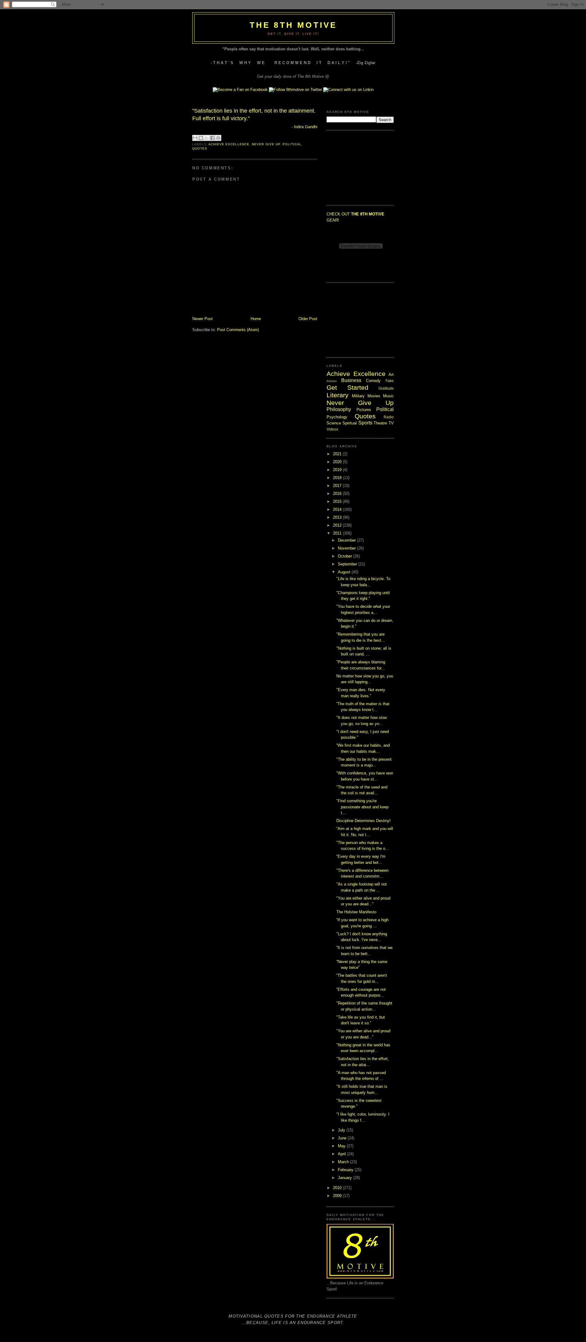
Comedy (373, 380)
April (342, 1154)
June (343, 1138)
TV (391, 423)
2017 (338, 485)
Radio (389, 417)
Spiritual (349, 423)
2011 (338, 533)
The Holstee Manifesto (356, 912)
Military (358, 396)
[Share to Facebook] (212, 138)
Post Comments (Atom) (238, 329)
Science (334, 423)
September (348, 564)
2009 (338, 1195)
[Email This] (195, 138)
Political (292, 144)
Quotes (199, 148)
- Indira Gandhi (304, 126)
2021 (338, 454)
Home (256, 318)
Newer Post (202, 318)
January (345, 1177)
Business (351, 380)
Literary (338, 395)
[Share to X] (207, 138)
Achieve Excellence (228, 144)
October (345, 556)
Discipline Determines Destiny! (363, 820)
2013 (338, 517)
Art (391, 374)
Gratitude (386, 388)
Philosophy (339, 409)
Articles (332, 381)
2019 (338, 469)
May (342, 1146)
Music (388, 396)
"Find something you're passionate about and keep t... (362, 807)
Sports (365, 422)
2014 (338, 509)
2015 (338, 501)
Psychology (337, 417)
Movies (373, 396)
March (344, 1162)
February (346, 1169)
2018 (338, 477)
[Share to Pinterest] (218, 138)
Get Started (347, 387)
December (347, 540)
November (347, 548)
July (342, 1130)
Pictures (363, 409)
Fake (389, 381)
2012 (338, 525)
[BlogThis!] (201, 138)
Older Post (307, 318)
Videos (332, 429)
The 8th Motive (293, 25)
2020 (338, 462)
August (345, 572)
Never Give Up (266, 144)
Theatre (380, 423)
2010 (338, 1187)
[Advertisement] (357, 166)
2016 (338, 493)
